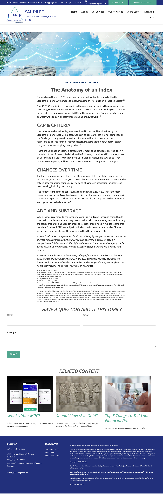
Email (85, 315)
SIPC (86, 474)
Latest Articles (52, 449)
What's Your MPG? (23, 415)
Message (11, 332)
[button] (74, 12)
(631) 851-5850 (75, 3)
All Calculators (52, 456)
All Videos (49, 452)
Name (10, 315)
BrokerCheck (114, 445)
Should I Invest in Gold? (76, 415)
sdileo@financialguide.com (17, 473)
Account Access (118, 3)
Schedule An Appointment (142, 3)
